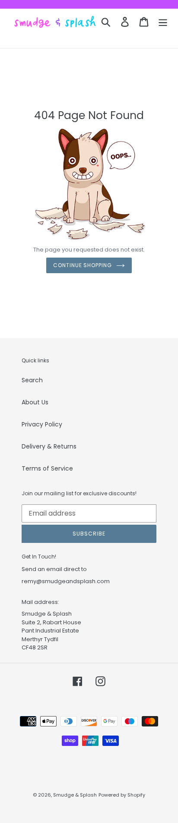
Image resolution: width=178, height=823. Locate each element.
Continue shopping (82, 265)
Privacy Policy (42, 424)
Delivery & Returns (49, 446)
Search (32, 380)
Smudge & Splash (75, 794)
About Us (35, 402)
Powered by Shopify (122, 794)
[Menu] (162, 22)
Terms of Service (47, 468)
